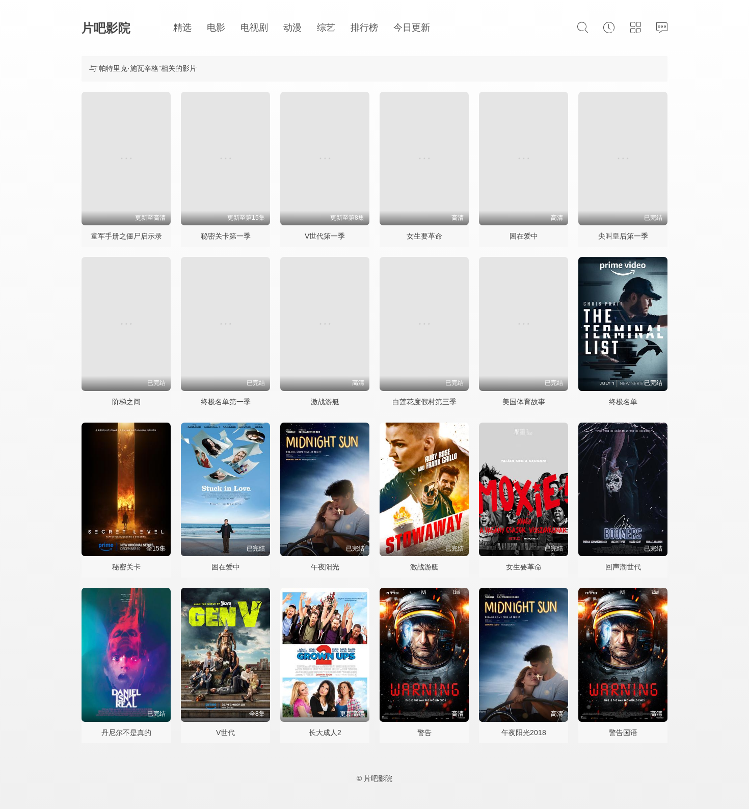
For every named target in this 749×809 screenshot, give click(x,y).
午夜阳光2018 (523, 732)
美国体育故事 (523, 402)
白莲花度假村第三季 (424, 402)
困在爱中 (524, 236)
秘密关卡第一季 (226, 236)
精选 (182, 27)
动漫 (292, 27)
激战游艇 (325, 402)
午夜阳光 (325, 567)
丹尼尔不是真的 (126, 732)
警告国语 (623, 732)
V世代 (225, 732)
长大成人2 (325, 732)
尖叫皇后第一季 (623, 236)
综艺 (326, 27)
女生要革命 (424, 236)
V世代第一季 (325, 236)
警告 (424, 732)
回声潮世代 (623, 567)
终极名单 (623, 402)
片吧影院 (106, 28)
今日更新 (411, 27)
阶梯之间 (126, 402)
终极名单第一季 (226, 402)
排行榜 (364, 27)
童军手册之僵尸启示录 (126, 236)
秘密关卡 (126, 567)
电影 (216, 27)
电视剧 (254, 27)
